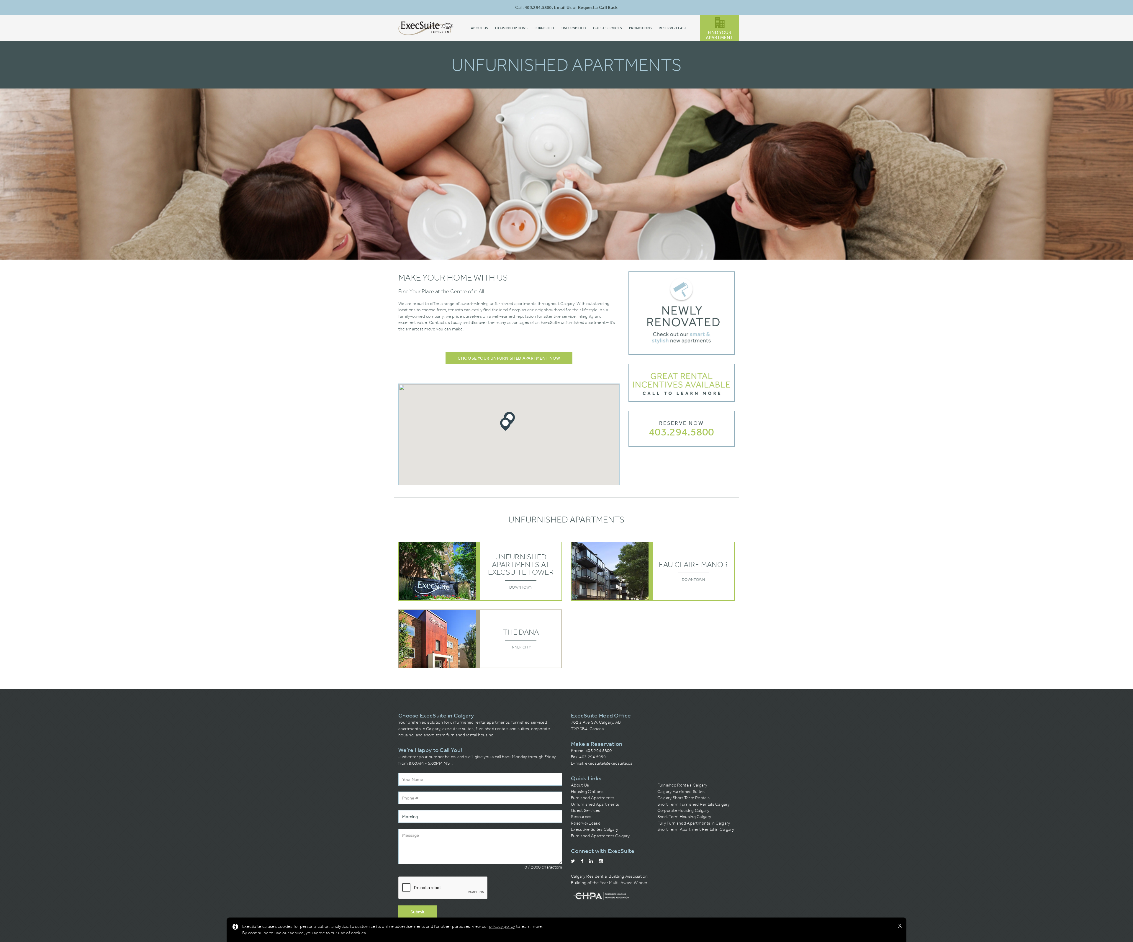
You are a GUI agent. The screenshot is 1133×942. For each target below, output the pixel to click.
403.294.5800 (538, 7)
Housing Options (587, 791)
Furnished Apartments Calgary (600, 835)
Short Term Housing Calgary (684, 816)
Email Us (563, 7)
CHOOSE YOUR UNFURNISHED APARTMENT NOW (509, 358)
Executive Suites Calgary (594, 829)
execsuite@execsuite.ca (608, 763)
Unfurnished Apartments (595, 804)
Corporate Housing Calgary (683, 810)
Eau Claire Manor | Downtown (653, 571)
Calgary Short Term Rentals (683, 797)
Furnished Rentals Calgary (682, 785)
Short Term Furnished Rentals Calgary (693, 804)
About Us (580, 785)
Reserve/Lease (585, 823)
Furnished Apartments (592, 797)
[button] (505, 424)
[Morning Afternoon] (480, 816)
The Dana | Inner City (480, 639)
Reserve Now (681, 423)
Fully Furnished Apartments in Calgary (693, 823)
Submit (417, 912)
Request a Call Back (598, 7)
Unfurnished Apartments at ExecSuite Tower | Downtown (480, 571)
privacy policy (502, 926)
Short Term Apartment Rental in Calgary (695, 829)
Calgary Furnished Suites (681, 791)
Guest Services (585, 810)
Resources (581, 816)
